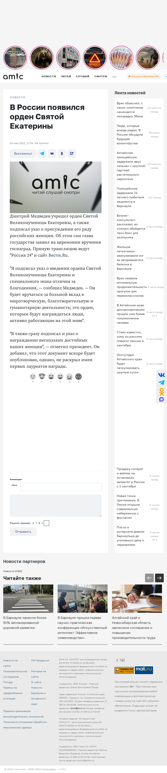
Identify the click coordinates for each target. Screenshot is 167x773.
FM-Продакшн (40, 660)
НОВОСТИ (17, 97)
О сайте (36, 682)
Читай (66, 76)
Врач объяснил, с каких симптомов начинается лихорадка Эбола (130, 109)
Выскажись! (23, 153)
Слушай (82, 76)
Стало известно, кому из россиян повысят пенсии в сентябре (130, 338)
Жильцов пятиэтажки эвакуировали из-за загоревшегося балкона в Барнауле (130, 257)
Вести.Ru (58, 255)
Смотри (100, 76)
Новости (49, 76)
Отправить (23, 531)
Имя (14, 485)
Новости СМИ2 (12, 571)
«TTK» (62, 769)
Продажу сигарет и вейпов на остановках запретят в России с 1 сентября (131, 477)
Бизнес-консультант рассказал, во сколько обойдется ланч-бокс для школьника (131, 226)
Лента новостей (130, 92)
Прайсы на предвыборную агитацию (12, 693)
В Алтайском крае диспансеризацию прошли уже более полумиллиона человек (131, 313)
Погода (8, 682)
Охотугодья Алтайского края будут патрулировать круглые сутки (129, 363)
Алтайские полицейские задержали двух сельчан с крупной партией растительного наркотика (131, 166)
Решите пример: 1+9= (26, 523)
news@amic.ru (77, 708)
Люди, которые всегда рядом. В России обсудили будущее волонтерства (130, 134)
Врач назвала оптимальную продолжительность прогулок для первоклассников (132, 286)
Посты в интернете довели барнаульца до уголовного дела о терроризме (130, 535)
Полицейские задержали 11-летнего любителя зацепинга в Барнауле (130, 197)
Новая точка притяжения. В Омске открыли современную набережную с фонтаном (128, 506)
